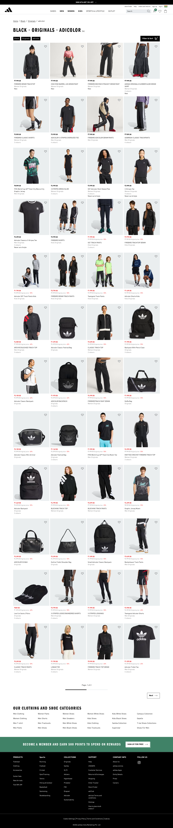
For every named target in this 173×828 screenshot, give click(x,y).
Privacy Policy (81, 819)
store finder (128, 6)
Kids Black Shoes (119, 719)
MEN (62, 11)
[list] (76, 38)
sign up (154, 6)
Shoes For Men (143, 728)
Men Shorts (42, 719)
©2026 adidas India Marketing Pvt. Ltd (86, 825)
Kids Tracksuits (93, 728)
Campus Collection (145, 714)
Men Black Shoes (70, 728)
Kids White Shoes (119, 714)
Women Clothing (20, 719)
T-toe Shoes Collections (146, 723)
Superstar (116, 728)
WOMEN (71, 11)
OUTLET (111, 11)
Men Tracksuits (44, 723)
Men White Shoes (70, 723)
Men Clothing (18, 714)
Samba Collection (119, 723)
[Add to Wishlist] (45, 47)
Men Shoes (42, 728)
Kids (80, 11)
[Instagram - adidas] (148, 763)
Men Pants (17, 728)
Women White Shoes (95, 714)
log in (160, 6)
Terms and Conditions (95, 819)
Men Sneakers (68, 719)
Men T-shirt (18, 723)
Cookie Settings (69, 819)
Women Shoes (68, 714)
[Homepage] (8, 10)
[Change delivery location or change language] (165, 6)
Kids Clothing (93, 723)
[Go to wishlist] (160, 11)
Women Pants (43, 714)
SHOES (53, 11)
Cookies (107, 819)
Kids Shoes (92, 719)
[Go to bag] (165, 11)
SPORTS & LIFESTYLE (95, 11)
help (135, 6)
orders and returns (144, 6)
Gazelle (140, 719)
